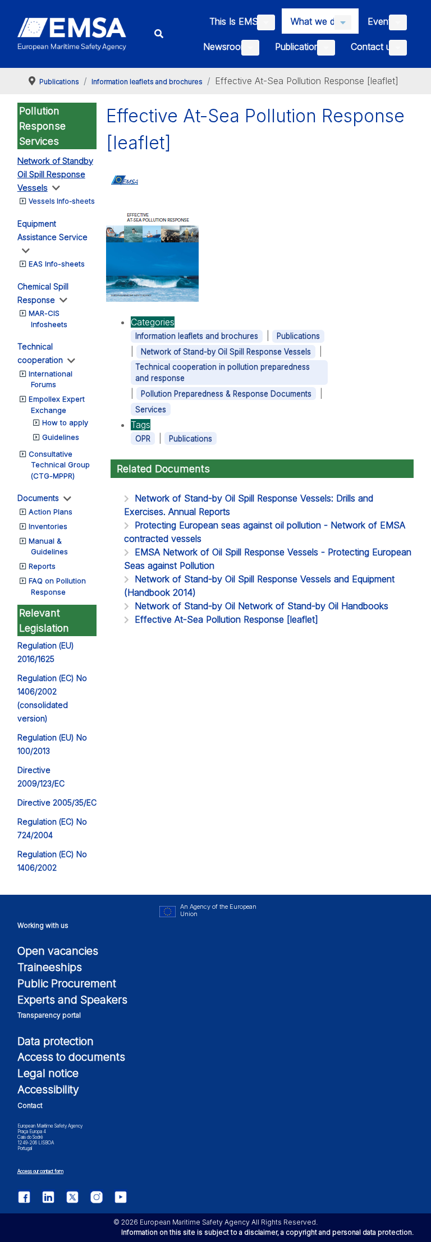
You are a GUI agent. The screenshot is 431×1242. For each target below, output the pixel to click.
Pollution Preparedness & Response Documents (226, 393)
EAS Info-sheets (57, 263)
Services (150, 409)
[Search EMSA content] (159, 34)
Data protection (55, 1041)
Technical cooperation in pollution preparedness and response (222, 372)
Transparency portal (49, 1015)
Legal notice (48, 1073)
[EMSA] (72, 33)
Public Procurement (66, 983)
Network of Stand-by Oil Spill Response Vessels (226, 351)
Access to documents (71, 1057)
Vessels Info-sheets (62, 201)
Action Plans (50, 511)
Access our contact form (40, 1171)
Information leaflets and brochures (196, 336)
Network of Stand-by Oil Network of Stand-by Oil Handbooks (261, 605)
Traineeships (49, 967)
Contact (30, 1105)
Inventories (48, 526)
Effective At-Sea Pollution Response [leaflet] (226, 619)
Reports (42, 566)
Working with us (42, 925)
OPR (142, 438)
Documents (38, 498)
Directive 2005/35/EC (57, 802)
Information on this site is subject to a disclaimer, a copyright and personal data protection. (267, 1232)
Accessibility (48, 1089)
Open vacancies (57, 951)
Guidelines (60, 437)
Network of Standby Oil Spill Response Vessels (55, 174)
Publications (298, 336)
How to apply (65, 422)
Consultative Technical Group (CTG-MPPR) (59, 464)
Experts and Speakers (72, 999)
